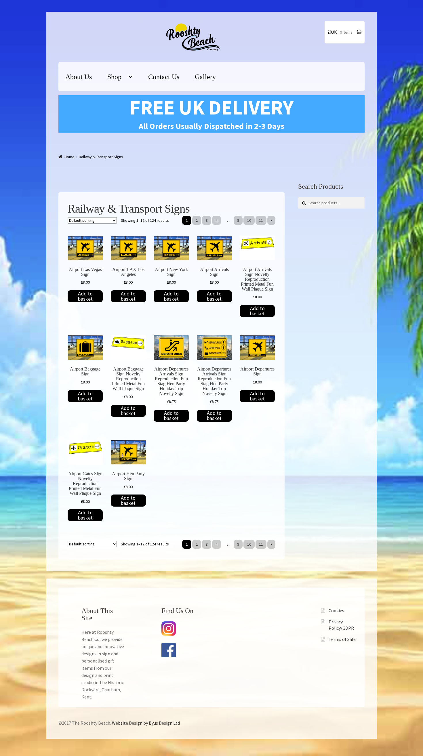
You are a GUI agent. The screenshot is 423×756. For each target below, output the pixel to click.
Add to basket (85, 296)
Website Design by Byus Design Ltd (146, 723)
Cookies (336, 610)
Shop (114, 77)
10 (249, 220)
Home (69, 156)
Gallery (205, 77)
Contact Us (163, 77)
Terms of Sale (342, 639)
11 (261, 220)
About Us (78, 77)
